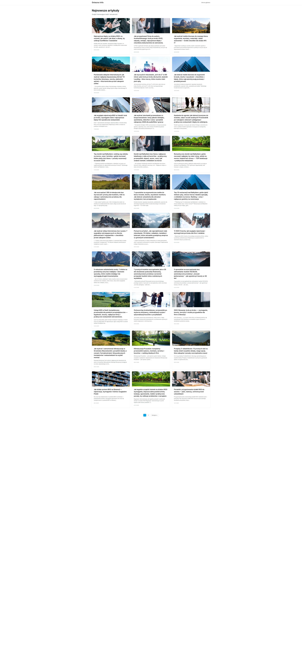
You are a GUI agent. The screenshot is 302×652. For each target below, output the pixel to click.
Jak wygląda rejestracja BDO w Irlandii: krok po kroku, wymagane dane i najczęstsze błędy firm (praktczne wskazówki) (110, 117)
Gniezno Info (97, 2)
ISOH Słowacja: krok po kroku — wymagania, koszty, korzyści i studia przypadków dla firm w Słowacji (191, 312)
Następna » (155, 415)
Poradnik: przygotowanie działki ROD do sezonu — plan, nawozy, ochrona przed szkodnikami (189, 392)
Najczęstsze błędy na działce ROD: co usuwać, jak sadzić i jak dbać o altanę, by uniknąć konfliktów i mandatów (109, 38)
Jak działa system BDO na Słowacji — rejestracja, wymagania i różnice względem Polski (110, 392)
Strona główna (205, 2)
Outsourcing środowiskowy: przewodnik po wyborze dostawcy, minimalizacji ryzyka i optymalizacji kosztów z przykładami (150, 312)
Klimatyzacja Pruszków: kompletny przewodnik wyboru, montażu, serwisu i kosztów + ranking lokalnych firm (149, 351)
